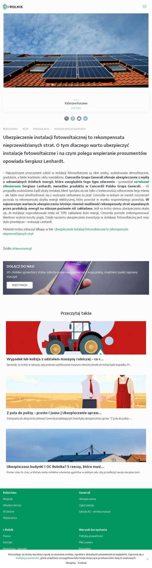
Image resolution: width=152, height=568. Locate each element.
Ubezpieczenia (87, 499)
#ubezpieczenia (41, 128)
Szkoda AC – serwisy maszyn (95, 511)
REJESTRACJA (19, 285)
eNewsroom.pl (22, 248)
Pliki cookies (86, 542)
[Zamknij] (147, 559)
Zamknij (81, 562)
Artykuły (8, 499)
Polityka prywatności (91, 536)
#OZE (25, 128)
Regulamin (85, 548)
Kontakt (7, 542)
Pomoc (7, 536)
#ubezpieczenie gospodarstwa (70, 128)
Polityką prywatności (27, 558)
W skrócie (8, 511)
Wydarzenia (10, 517)
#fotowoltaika (10, 128)
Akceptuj (71, 562)
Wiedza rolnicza (12, 505)
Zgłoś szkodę (86, 505)
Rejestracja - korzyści (15, 548)
